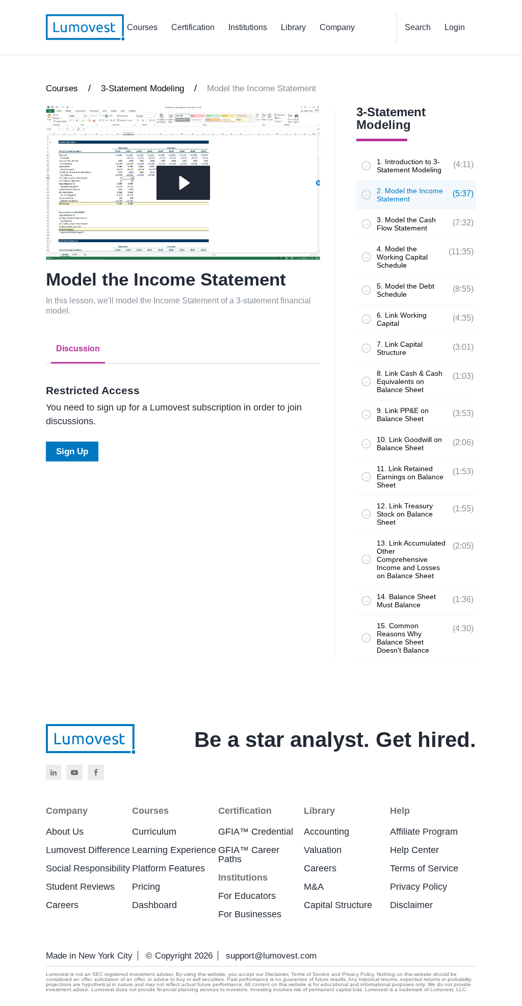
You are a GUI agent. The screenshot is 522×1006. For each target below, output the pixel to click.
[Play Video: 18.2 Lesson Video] (183, 183)
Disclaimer (411, 905)
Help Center (414, 850)
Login (455, 27)
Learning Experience (174, 850)
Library (293, 27)
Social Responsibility (88, 868)
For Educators (247, 896)
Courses (142, 27)
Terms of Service (424, 868)
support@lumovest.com (271, 956)
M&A (314, 887)
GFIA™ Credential (255, 832)
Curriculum (154, 832)
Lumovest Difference (88, 850)
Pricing (146, 887)
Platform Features (168, 868)
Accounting (326, 832)
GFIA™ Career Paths (248, 854)
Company (337, 27)
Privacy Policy (418, 887)
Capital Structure (338, 905)
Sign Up (72, 451)
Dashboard (154, 905)
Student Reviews (80, 887)
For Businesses (249, 914)
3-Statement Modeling (142, 88)
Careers (62, 905)
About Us (65, 832)
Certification (193, 27)
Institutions (247, 27)
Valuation (323, 850)
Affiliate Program (424, 832)
